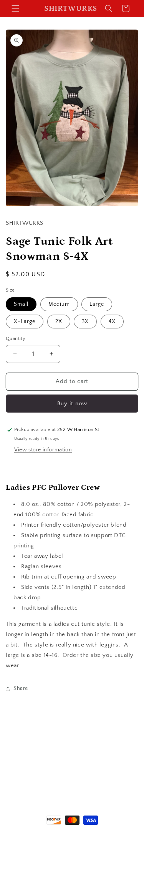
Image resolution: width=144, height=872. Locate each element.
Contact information (76, 855)
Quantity (15, 338)
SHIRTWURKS (55, 834)
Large (96, 304)
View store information (43, 450)
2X (58, 321)
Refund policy (44, 843)
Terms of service (83, 843)
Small (21, 304)
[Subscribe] (105, 785)
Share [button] (20, 688)
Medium (59, 304)
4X (112, 321)
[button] (15, 8)
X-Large (24, 321)
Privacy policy (122, 843)
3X (85, 321)
